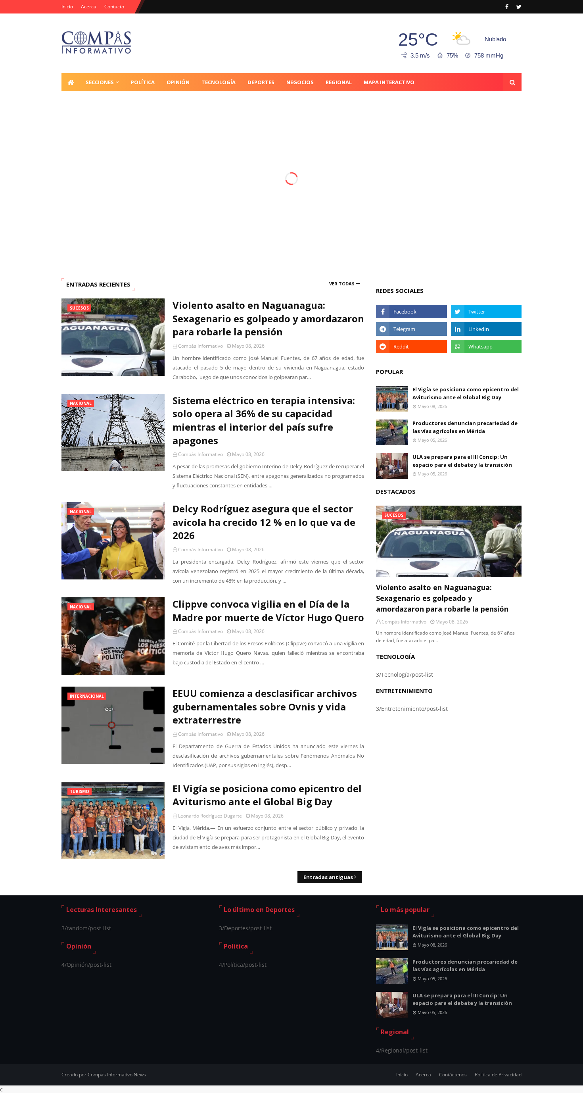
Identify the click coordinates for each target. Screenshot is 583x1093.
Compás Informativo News (117, 1074)
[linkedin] (486, 329)
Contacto (114, 6)
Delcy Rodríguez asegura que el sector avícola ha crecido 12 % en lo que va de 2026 (264, 522)
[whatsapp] (486, 346)
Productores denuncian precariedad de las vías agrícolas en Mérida (465, 427)
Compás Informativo (200, 346)
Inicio (67, 6)
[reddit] (411, 346)
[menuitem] (70, 82)
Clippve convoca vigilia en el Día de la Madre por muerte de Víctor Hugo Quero (268, 610)
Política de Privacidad (498, 1074)
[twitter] (518, 6)
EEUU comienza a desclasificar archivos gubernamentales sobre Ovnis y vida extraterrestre (265, 706)
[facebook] (506, 6)
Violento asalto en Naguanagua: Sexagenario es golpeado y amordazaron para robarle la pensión (268, 318)
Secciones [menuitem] (100, 82)
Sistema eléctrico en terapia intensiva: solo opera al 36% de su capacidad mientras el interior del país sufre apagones (264, 420)
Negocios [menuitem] (300, 82)
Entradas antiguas (328, 877)
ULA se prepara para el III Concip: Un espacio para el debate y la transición (462, 460)
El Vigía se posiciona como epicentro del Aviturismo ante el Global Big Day (267, 795)
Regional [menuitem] (339, 82)
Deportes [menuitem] (260, 82)
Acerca (88, 6)
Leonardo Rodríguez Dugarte (210, 815)
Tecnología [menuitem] (218, 82)
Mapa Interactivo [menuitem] (389, 82)
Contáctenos (453, 1074)
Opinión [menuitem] (178, 82)
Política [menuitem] (143, 82)
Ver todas (342, 284)
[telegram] (411, 329)
